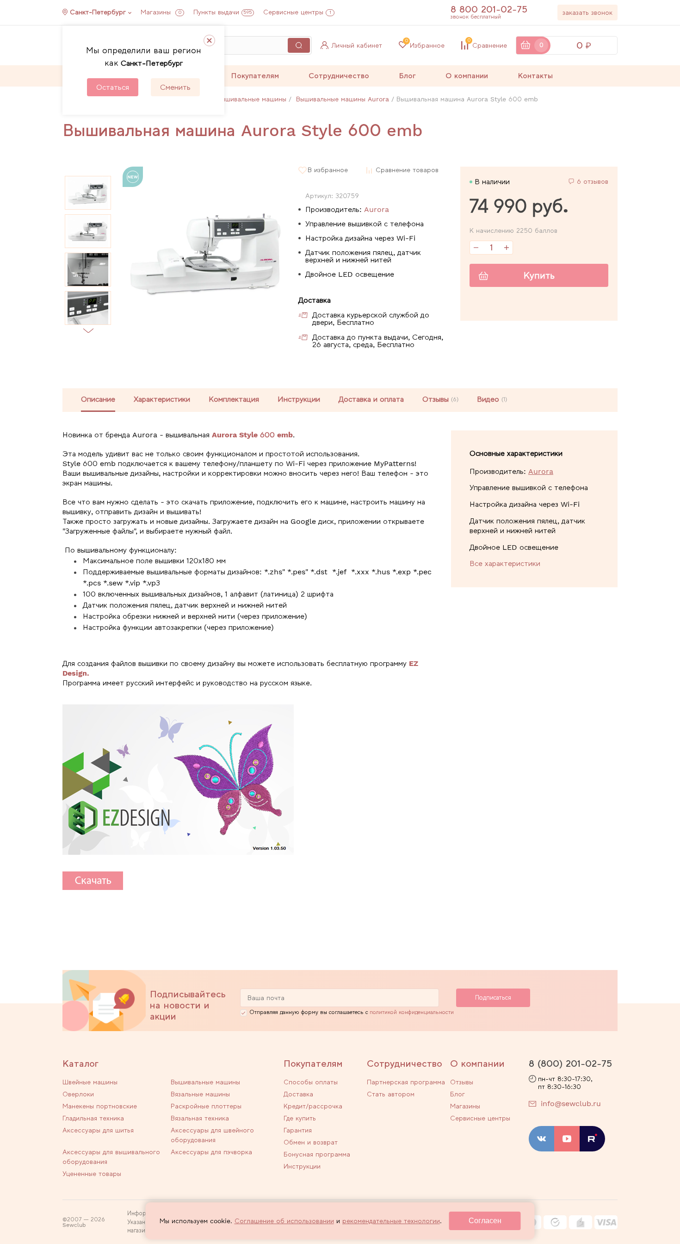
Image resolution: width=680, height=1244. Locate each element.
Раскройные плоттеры (206, 1106)
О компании (466, 75)
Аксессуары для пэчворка (211, 1152)
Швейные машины (89, 1082)
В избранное (328, 170)
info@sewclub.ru (571, 1103)
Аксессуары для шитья (98, 1130)
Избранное (425, 45)
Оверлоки (78, 1094)
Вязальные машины (200, 1094)
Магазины (161, 12)
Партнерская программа (406, 1082)
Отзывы (461, 1082)
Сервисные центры (297, 12)
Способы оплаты (311, 1082)
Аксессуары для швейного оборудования (212, 1135)
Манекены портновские (99, 1106)
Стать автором (390, 1094)
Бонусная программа (317, 1154)
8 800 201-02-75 (489, 9)
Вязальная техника (200, 1118)
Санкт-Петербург (98, 12)
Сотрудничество (339, 75)
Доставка (298, 1094)
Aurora (376, 209)
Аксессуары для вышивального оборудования (111, 1156)
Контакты (535, 75)
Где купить (300, 1118)
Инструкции (299, 399)
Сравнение (487, 45)
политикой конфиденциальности (412, 1012)
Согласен (485, 1221)
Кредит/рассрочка (313, 1106)
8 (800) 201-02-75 (570, 1063)
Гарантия (298, 1130)
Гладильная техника (93, 1118)
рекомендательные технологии (391, 1221)
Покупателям (255, 75)
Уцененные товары (91, 1173)
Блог (407, 75)
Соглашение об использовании (284, 1221)
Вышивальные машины (205, 1082)
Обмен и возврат (311, 1142)
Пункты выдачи (222, 12)
